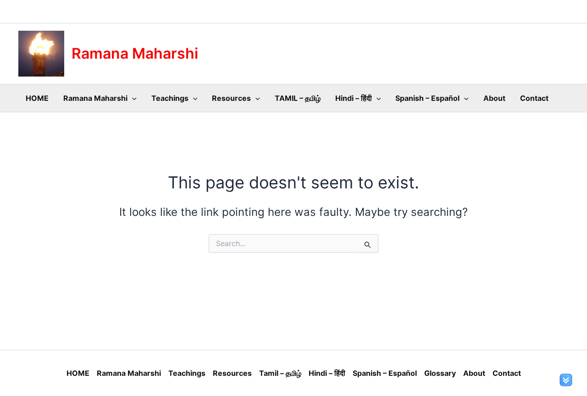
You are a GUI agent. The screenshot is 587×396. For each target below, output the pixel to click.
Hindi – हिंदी (353, 98)
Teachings (169, 98)
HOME (37, 98)
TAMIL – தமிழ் (298, 98)
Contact (534, 98)
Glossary (440, 373)
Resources (231, 98)
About (494, 98)
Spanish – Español (427, 98)
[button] (132, 98)
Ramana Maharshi (135, 53)
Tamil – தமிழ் (280, 373)
